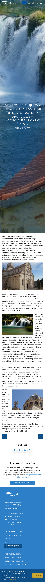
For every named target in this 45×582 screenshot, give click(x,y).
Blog (7, 542)
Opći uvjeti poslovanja (15, 561)
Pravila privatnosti (13, 557)
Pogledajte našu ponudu (22, 483)
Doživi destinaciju (13, 535)
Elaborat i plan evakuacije (16, 565)
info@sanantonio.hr (33, 475)
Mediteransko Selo (13, 532)
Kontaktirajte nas (13, 554)
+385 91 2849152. (22, 477)
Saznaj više (12, 579)
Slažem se (37, 575)
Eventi (8, 539)
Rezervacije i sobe (13, 546)
